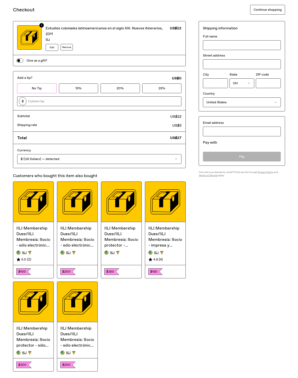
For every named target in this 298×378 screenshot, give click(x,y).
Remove (66, 47)
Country (209, 93)
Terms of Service (208, 175)
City (206, 74)
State (233, 74)
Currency (24, 150)
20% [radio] (120, 88)
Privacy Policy (265, 172)
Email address (213, 123)
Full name (210, 36)
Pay (242, 156)
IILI (48, 39)
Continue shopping (268, 10)
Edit (52, 47)
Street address (214, 55)
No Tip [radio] (37, 88)
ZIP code (262, 74)
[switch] (19, 61)
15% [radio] (78, 88)
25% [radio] (162, 88)
